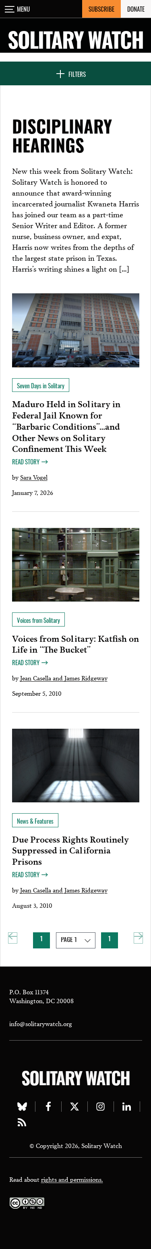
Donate (136, 8)
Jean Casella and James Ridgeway (64, 677)
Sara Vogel (34, 477)
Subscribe (101, 8)
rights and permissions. (72, 1179)
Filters (77, 74)
